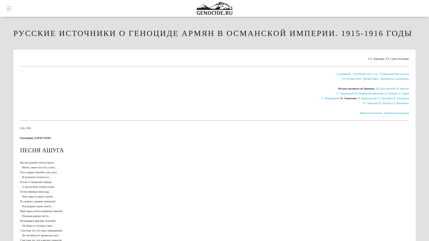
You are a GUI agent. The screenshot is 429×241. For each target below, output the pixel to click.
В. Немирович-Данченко (369, 93)
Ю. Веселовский (385, 88)
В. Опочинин (401, 98)
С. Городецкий (345, 93)
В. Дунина (385, 103)
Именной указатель (371, 113)
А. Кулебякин (401, 103)
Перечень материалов (396, 113)
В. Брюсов (403, 88)
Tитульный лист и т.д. (365, 73)
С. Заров (404, 93)
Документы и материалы (394, 78)
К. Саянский (370, 103)
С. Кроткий (385, 98)
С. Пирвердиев (330, 98)
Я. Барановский (367, 98)
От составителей (351, 78)
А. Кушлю (391, 93)
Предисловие (370, 78)
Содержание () (394, 73)
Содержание (343, 73)
